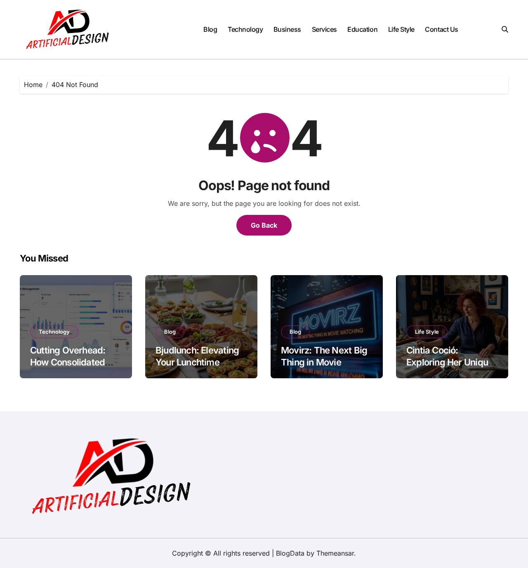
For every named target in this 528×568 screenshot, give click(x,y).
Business (287, 29)
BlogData (290, 553)
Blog (210, 29)
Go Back (264, 225)
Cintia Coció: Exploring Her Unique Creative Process (449, 362)
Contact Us (441, 29)
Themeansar (335, 553)
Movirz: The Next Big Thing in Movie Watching (324, 362)
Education (362, 29)
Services (324, 29)
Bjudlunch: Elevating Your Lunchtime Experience (197, 362)
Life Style (401, 29)
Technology (245, 29)
